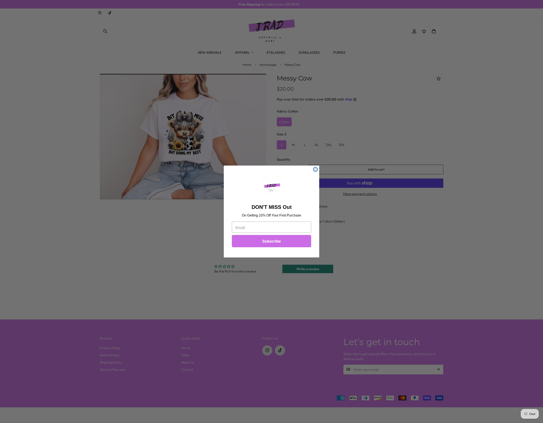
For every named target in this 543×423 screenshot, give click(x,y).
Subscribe (271, 241)
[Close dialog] (315, 169)
